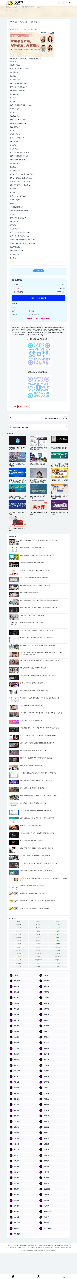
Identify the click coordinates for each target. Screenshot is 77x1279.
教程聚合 (38, 947)
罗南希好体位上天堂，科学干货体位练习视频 (33, 615)
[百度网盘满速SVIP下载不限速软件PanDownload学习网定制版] (14, 557)
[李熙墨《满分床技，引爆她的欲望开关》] (14, 722)
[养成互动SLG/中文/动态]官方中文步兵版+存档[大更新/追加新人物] (39, 698)
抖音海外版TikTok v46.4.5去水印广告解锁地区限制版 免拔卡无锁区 (39, 540)
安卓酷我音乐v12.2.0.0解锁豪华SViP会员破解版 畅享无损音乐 (37, 675)
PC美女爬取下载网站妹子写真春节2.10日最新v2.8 (34, 668)
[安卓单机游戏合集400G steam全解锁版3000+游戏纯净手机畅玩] (14, 798)
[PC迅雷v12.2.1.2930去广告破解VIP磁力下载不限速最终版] (14, 640)
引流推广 (57, 940)
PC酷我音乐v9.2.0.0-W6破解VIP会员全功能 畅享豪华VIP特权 (37, 900)
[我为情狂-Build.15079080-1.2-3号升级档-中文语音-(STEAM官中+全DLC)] (14, 714)
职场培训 (57, 960)
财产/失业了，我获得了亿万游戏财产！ (31, 825)
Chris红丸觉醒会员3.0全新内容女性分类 (31, 840)
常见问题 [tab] (34, 22)
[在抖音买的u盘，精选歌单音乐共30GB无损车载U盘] (14, 912)
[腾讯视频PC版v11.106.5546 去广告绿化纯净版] (14, 895)
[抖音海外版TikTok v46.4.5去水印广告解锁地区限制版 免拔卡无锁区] (14, 542)
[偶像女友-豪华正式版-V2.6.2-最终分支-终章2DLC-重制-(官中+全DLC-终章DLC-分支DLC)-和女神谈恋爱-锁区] (14, 654)
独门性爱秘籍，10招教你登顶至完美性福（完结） (34, 803)
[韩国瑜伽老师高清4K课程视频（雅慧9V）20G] (14, 753)
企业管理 (57, 927)
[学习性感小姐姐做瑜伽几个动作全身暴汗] (14, 707)
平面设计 (18, 940)
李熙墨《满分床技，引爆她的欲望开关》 (31, 720)
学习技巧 (38, 937)
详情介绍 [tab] (14, 22)
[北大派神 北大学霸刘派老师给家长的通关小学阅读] (59, 489)
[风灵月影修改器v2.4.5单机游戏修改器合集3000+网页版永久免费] (14, 610)
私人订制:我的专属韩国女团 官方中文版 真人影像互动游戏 (37, 630)
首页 (18, 29)
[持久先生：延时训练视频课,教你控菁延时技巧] (14, 684)
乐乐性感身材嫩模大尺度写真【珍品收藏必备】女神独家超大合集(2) (39, 600)
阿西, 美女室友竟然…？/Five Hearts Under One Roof (35, 855)
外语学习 (57, 934)
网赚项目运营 (38, 960)
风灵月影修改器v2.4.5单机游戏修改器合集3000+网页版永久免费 (38, 608)
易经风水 (18, 950)
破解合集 (57, 953)
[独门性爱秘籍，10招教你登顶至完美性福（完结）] (14, 804)
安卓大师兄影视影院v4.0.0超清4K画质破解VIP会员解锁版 (36, 848)
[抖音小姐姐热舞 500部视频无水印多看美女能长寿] (14, 692)
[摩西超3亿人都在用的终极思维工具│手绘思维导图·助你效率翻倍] (17, 488)
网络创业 (38, 956)
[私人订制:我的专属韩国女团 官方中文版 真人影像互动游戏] (14, 632)
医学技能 (18, 934)
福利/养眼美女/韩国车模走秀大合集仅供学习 (33, 885)
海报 (20, 406)
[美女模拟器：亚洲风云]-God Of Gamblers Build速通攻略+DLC (38, 645)
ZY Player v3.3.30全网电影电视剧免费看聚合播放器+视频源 (37, 833)
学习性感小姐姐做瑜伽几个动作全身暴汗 (31, 705)
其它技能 (38, 931)
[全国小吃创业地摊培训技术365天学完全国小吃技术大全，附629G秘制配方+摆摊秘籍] (14, 879)
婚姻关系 (18, 937)
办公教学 (57, 931)
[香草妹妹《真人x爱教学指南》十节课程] (14, 768)
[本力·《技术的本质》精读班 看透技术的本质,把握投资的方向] (59, 455)
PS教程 (38, 921)
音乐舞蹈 (38, 966)
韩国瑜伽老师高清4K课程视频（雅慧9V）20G (33, 750)
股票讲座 (18, 963)
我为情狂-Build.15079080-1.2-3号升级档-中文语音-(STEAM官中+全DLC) (41, 713)
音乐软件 (57, 966)
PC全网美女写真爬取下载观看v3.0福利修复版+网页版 (35, 585)
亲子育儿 (18, 924)
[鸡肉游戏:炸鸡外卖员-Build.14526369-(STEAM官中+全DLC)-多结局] (14, 662)
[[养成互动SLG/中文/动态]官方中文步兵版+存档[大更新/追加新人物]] (14, 699)
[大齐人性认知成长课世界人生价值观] (17, 522)
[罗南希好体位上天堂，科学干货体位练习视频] (14, 617)
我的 (38, 1277)
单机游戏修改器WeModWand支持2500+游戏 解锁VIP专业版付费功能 (40, 728)
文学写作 (57, 947)
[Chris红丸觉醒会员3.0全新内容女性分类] (14, 843)
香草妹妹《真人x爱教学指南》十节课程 (31, 765)
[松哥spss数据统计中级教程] (38, 457)
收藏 (14, 406)
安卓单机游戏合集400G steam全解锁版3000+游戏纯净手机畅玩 (38, 795)
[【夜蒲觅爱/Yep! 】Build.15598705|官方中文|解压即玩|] (14, 782)
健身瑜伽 (18, 931)
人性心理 (18, 927)
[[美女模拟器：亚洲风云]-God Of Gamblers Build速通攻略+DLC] (14, 647)
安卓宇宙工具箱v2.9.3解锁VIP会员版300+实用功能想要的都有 (38, 818)
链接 (27, 406)
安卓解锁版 (58, 937)
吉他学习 (38, 934)
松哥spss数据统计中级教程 (37, 464)
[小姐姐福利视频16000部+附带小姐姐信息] (14, 549)
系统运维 (18, 956)
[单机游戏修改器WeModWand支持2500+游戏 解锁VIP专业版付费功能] (14, 729)
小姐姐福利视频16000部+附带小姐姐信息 (32, 547)
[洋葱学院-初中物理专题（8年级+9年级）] (17, 440)
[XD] (7, 10)
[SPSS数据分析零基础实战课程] (59, 473)
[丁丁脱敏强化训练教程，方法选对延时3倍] (14, 565)
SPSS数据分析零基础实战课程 (59, 480)
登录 (65, 2)
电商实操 (57, 950)
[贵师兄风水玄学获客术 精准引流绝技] (38, 508)
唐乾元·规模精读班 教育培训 (59, 448)
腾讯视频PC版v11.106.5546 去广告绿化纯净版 (33, 893)
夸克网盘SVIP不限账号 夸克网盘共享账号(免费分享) (35, 570)
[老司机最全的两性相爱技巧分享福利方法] (14, 624)
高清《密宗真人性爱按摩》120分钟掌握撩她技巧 (34, 578)
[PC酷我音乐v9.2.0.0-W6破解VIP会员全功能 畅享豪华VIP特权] (14, 903)
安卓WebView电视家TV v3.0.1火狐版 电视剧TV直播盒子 (36, 758)
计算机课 (57, 963)
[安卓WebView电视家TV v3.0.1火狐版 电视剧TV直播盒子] (14, 759)
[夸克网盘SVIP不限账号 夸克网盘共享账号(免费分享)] (14, 573)
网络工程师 (58, 956)
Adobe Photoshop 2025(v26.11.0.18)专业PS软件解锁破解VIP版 (38, 735)
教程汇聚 (12, 10)
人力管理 (38, 924)
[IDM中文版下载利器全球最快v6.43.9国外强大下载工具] (14, 813)
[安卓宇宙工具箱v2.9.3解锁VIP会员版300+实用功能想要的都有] (14, 820)
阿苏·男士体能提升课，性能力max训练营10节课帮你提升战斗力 (38, 863)
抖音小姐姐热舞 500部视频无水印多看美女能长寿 (34, 690)
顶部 (64, 1277)
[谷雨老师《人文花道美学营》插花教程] (17, 457)
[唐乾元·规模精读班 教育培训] (59, 439)
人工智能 (57, 924)
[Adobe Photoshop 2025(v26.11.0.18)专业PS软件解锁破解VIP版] (14, 738)
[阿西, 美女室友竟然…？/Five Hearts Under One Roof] (14, 857)
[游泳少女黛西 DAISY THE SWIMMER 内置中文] (14, 789)
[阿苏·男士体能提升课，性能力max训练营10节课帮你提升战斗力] (14, 865)
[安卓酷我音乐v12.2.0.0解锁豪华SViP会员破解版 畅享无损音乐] (14, 679)
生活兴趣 (38, 950)
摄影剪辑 (57, 943)
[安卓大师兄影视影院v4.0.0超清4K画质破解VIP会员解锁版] (14, 850)
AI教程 (18, 921)
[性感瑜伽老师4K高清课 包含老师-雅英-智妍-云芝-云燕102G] (14, 745)
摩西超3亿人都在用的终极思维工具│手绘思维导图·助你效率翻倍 (17, 498)
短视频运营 (38, 953)
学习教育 (23, 29)
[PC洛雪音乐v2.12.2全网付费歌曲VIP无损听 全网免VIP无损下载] (14, 775)
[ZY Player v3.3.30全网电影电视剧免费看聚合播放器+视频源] (14, 835)
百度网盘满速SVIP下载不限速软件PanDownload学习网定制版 (37, 555)
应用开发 (38, 940)
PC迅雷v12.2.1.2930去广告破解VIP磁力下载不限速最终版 (36, 638)
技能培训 (38, 943)
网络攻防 (18, 960)
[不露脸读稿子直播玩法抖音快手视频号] (17, 504)
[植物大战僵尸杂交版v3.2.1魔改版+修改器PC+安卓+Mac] (14, 873)
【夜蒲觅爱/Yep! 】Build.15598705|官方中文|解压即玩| (36, 780)
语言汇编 (18, 966)
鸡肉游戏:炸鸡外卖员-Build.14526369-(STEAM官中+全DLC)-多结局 (39, 660)
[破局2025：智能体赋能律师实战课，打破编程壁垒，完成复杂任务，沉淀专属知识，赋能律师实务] (17, 472)
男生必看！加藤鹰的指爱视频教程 (29, 593)
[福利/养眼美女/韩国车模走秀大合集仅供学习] (14, 887)
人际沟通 (38, 927)
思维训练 (18, 943)
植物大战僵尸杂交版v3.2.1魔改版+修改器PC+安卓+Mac (36, 870)
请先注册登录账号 (38, 298)
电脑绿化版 (19, 953)
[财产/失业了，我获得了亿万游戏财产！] (14, 827)
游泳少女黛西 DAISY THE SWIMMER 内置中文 (33, 788)
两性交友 (57, 921)
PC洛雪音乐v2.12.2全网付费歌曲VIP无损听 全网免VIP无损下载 (38, 773)
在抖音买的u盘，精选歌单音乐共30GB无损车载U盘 (34, 908)
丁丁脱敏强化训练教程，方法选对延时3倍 (32, 562)
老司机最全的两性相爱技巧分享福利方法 (31, 623)
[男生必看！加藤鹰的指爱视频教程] (14, 594)
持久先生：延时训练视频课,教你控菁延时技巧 (33, 683)
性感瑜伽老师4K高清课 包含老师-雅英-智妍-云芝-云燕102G (37, 743)
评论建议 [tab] (24, 22)
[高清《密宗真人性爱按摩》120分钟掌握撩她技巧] (14, 579)
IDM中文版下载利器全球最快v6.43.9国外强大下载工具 (35, 810)
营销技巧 (38, 963)
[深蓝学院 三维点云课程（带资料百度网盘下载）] (38, 441)
